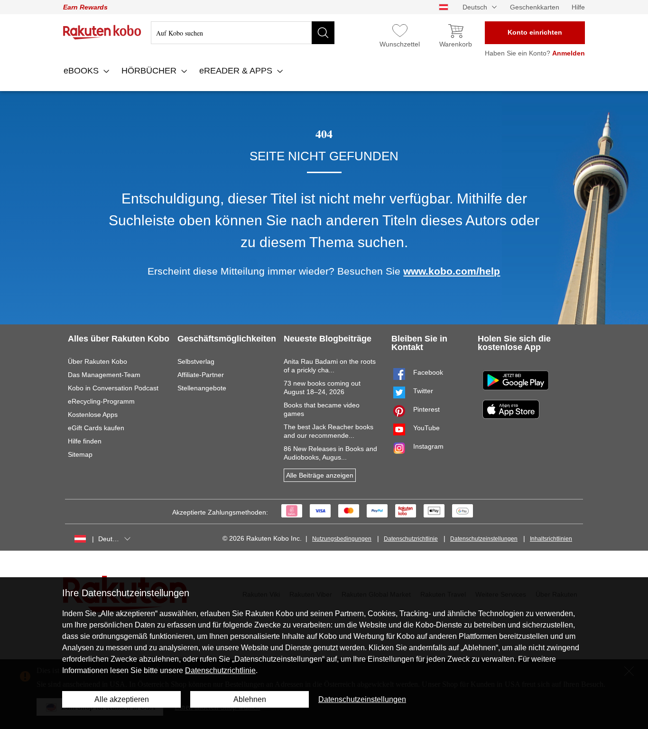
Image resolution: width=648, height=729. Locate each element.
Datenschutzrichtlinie (411, 538)
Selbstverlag (195, 361)
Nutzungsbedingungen (341, 538)
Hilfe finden (85, 441)
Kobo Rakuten (102, 32)
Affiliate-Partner (200, 374)
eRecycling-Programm (101, 401)
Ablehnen (249, 699)
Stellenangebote (201, 388)
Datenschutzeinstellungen (484, 538)
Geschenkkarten (534, 7)
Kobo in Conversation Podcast (113, 388)
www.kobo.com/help (451, 271)
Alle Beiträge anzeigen (319, 475)
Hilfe (578, 7)
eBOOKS (82, 70)
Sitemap (80, 454)
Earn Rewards (85, 7)
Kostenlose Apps (93, 414)
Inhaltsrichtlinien (551, 538)
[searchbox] (242, 32)
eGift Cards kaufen (96, 428)
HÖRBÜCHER (150, 70)
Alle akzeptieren (121, 699)
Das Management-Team (104, 374)
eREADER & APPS (237, 70)
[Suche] (323, 32)
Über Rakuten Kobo (97, 361)
